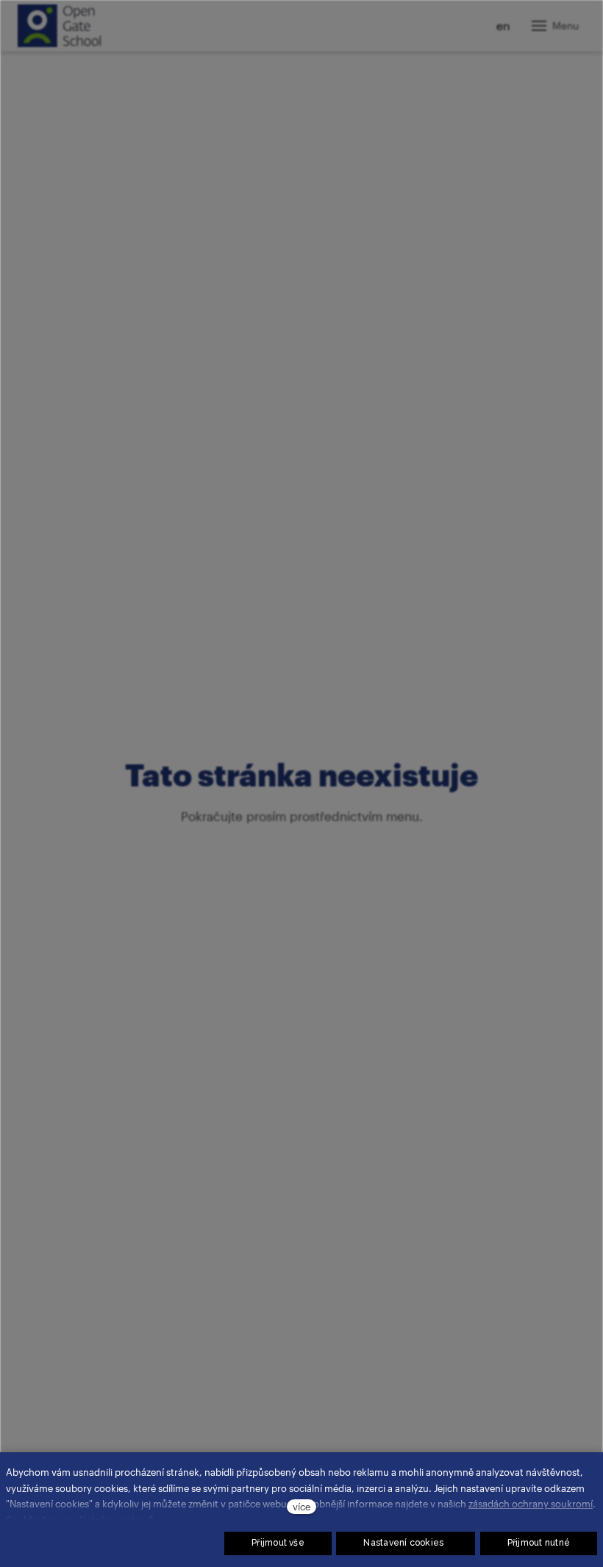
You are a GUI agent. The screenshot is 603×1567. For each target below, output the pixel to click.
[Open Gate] (59, 25)
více (301, 1506)
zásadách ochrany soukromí (530, 1503)
